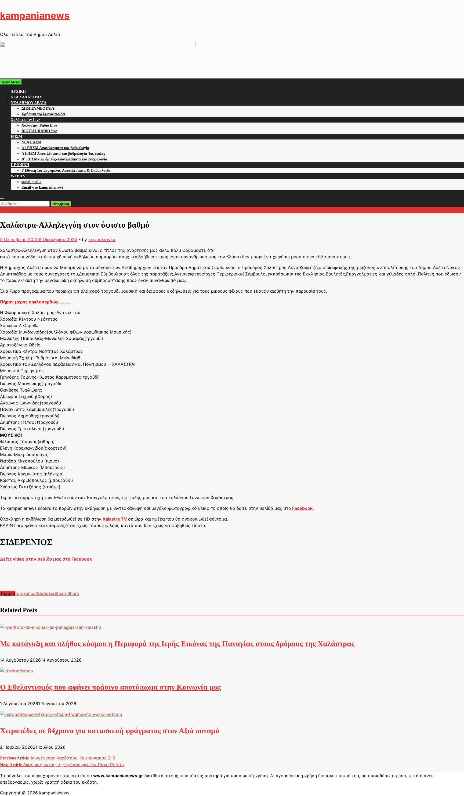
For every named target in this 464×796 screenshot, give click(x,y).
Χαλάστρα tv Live (25, 120)
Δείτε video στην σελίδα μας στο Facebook (46, 559)
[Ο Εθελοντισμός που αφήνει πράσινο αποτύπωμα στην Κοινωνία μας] (16, 670)
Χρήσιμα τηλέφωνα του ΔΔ (43, 114)
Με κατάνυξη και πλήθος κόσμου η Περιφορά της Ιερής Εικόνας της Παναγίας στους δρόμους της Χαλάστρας (177, 643)
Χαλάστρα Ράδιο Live (39, 125)
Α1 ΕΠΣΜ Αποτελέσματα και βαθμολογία (55, 148)
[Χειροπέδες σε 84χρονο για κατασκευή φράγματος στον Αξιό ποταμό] (61, 714)
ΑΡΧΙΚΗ (18, 91)
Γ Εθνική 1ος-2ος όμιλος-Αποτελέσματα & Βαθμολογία (65, 170)
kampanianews (35, 15)
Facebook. (302, 508)
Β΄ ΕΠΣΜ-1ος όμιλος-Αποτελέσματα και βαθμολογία (64, 159)
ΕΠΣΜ (16, 137)
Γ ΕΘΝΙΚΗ (20, 165)
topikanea (25, 593)
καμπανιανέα (101, 239)
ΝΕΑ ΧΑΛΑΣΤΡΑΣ (26, 97)
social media (31, 182)
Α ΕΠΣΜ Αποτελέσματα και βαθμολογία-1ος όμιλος (63, 154)
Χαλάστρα (45, 593)
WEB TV (18, 176)
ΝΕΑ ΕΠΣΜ (31, 142)
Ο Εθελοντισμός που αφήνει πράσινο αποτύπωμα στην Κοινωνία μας (110, 687)
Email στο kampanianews (42, 187)
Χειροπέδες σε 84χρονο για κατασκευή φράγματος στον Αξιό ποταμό (109, 730)
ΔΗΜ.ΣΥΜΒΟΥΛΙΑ (37, 108)
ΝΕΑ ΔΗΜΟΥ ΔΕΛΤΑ (28, 103)
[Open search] (2, 198)
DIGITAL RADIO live (39, 131)
